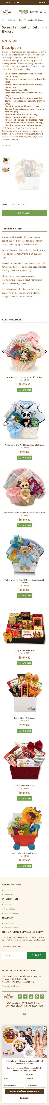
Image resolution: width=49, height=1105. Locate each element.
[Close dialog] (44, 1028)
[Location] (27, 11)
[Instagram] (23, 11)
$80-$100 (11, 20)
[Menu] (45, 12)
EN (14, 2)
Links (40, 2)
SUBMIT (36, 955)
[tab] (24, 228)
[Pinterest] (25, 11)
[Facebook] (20, 11)
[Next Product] (46, 27)
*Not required (29, 1074)
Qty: (4, 204)
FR (18, 2)
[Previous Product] (42, 27)
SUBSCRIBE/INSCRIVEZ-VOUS (24, 1091)
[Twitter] (21, 11)
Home (3, 20)
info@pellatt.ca (13, 986)
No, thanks (24, 1098)
